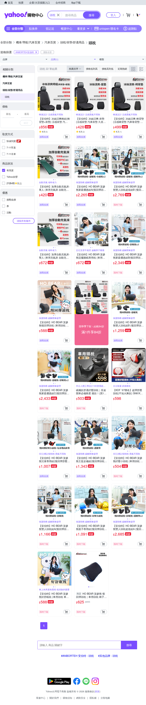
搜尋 (129, 645)
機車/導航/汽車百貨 (13, 76)
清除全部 (47, 52)
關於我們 (54, 697)
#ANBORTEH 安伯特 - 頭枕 (77, 656)
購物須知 (67, 697)
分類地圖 (105, 697)
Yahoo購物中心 (23, 15)
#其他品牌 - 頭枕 (108, 656)
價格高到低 (107, 68)
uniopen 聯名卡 (109, 28)
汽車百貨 (7, 83)
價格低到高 (92, 68)
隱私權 (93, 697)
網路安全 (80, 697)
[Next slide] (69, 93)
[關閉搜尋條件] (58, 15)
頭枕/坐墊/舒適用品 (13, 90)
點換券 (33, 28)
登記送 (50, 28)
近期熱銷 (122, 68)
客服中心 (40, 697)
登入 (113, 15)
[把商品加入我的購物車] (66, 136)
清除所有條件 (24, 220)
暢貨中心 (66, 28)
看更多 (81, 28)
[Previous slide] (40, 93)
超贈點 (132, 28)
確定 (26, 122)
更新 (97, 691)
